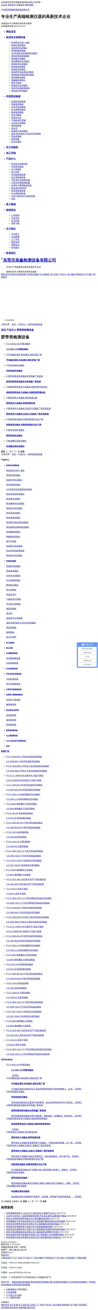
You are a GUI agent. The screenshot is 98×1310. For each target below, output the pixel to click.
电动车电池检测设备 (20, 88)
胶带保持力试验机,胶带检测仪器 (25, 1137)
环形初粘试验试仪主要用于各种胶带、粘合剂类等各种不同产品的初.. (42, 1102)
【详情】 (15, 1075)
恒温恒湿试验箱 (18, 101)
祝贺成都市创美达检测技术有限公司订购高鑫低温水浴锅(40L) (34, 1237)
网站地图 (29, 5)
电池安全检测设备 (16, 37)
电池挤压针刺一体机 (20, 42)
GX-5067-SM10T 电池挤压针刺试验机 (23, 865)
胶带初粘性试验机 (19, 1178)
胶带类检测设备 (18, 191)
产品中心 (11, 158)
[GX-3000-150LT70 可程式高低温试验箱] (24, 851)
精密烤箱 (15, 139)
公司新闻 (15, 215)
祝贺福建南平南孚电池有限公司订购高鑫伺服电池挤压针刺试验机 (35, 1221)
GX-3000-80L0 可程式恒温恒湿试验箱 (23, 761)
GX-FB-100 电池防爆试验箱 (18, 818)
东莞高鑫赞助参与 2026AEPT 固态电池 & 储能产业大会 (31, 1213)
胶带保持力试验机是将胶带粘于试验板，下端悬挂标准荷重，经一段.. (42, 1143)
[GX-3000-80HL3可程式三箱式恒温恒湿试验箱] (27, 766)
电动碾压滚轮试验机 (20, 1191)
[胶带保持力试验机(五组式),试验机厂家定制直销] (28, 1145)
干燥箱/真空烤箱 (18, 120)
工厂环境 (15, 239)
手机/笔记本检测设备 (20, 180)
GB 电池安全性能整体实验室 (24, 53)
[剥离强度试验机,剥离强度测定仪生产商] (24, 1159)
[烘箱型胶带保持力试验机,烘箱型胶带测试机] (26, 1118)
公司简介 (15, 234)
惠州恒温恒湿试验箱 (40, 1282)
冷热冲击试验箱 (18, 107)
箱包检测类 (11, 720)
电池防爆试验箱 (18, 51)
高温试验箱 (16, 136)
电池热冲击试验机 (19, 64)
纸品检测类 (11, 715)
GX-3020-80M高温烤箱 (16, 837)
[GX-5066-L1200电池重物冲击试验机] (23, 794)
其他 (13, 199)
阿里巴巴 (5, 1255)
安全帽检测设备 (18, 175)
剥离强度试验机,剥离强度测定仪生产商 (28, 1164)
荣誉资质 (15, 242)
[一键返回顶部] (13, 1297)
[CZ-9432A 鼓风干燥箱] (17, 889)
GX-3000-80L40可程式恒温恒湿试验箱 (23, 790)
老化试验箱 (16, 115)
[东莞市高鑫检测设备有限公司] (15, 10)
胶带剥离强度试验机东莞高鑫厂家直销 (28, 1110)
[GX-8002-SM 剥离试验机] (18, 1065)
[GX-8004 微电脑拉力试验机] (19, 870)
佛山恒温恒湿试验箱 (59, 1282)
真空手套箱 (16, 83)
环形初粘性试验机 (19, 1097)
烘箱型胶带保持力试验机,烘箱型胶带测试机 (31, 1124)
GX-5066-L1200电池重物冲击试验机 (22, 799)
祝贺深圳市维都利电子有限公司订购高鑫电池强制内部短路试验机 (35, 1229)
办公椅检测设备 (18, 193)
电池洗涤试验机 (18, 67)
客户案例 (11, 204)
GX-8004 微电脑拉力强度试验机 (20, 809)
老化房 (14, 128)
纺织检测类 (11, 725)
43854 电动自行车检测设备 (23, 196)
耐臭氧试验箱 (17, 112)
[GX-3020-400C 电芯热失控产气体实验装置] (26, 879)
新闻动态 (12, 5)
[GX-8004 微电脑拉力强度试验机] (21, 804)
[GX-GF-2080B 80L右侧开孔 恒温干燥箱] (24, 775)
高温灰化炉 (16, 117)
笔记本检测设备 (13, 684)
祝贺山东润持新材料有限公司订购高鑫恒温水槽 (27, 1218)
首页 (14, 324)
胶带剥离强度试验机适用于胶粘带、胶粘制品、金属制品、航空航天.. (42, 1116)
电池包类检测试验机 (20, 56)
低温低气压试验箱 (19, 85)
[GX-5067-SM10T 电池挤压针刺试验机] (24, 860)
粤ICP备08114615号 (18, 1250)
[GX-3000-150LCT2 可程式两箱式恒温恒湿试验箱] (29, 898)
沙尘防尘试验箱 (18, 123)
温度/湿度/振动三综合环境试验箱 (26, 134)
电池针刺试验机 (18, 45)
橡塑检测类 (11, 704)
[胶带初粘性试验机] (15, 1172)
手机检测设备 (12, 679)
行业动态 (15, 218)
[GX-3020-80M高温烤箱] (17, 832)
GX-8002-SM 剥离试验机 (22, 1070)
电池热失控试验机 (19, 91)
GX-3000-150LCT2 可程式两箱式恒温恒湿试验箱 (28, 903)
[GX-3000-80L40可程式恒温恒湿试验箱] (24, 785)
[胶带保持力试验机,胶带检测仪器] (21, 1132)
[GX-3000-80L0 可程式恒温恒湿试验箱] (24, 757)
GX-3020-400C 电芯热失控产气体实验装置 (25, 884)
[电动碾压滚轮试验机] (16, 1186)
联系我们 (15, 247)
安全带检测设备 (18, 177)
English (4, 5)
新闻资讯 (11, 210)
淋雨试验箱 (16, 126)
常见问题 (15, 221)
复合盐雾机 (16, 142)
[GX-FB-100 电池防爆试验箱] (19, 813)
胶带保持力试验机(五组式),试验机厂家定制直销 (32, 1151)
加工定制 (11, 153)
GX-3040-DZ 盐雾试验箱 (17, 846)
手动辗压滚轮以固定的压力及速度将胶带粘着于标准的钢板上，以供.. (42, 1089)
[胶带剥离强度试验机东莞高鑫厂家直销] (24, 1105)
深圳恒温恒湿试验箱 (21, 1285)
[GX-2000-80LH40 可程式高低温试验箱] (24, 823)
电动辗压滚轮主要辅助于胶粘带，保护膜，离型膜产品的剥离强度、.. (42, 1197)
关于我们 (11, 228)
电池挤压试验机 (18, 59)
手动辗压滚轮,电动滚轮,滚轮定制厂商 (28, 1084)
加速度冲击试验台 (19, 48)
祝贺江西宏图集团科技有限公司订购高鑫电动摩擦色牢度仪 (32, 1232)
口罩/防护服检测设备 (20, 183)
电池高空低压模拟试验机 (22, 72)
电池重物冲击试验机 (20, 61)
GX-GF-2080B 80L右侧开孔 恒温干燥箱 (23, 780)
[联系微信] (11, 1289)
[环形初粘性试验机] (15, 1092)
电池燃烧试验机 (18, 77)
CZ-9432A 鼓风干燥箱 (16, 894)
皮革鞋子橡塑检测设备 (21, 185)
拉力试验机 (12, 147)
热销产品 (5, 751)
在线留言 (20, 5)
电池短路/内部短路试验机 (22, 75)
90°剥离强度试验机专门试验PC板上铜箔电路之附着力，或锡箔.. (40, 1170)
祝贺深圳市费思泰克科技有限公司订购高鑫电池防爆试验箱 (32, 1224)
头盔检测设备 (12, 663)
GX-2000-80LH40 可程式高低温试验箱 (23, 827)
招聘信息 (15, 245)
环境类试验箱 (13, 96)
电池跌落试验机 (18, 69)
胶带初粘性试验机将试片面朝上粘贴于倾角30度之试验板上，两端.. (41, 1183)
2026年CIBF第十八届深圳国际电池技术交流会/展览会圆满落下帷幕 (36, 1216)
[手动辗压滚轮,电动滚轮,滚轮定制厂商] (24, 1078)
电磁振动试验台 (18, 80)
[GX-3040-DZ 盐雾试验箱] (18, 842)
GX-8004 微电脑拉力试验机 (18, 875)
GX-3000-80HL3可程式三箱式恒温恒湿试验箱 (26, 771)
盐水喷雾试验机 (18, 109)
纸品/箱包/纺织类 (19, 188)
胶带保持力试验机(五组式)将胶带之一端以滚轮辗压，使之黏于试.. (41, 1156)
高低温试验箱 (17, 104)
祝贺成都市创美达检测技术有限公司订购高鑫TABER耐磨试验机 (35, 1235)
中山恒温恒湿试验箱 (77, 1282)
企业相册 (15, 237)
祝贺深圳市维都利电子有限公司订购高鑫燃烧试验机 (29, 1227)
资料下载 (15, 223)
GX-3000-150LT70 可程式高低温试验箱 (23, 856)
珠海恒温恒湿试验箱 (21, 1282)
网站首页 (11, 31)
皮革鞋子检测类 (13, 700)
